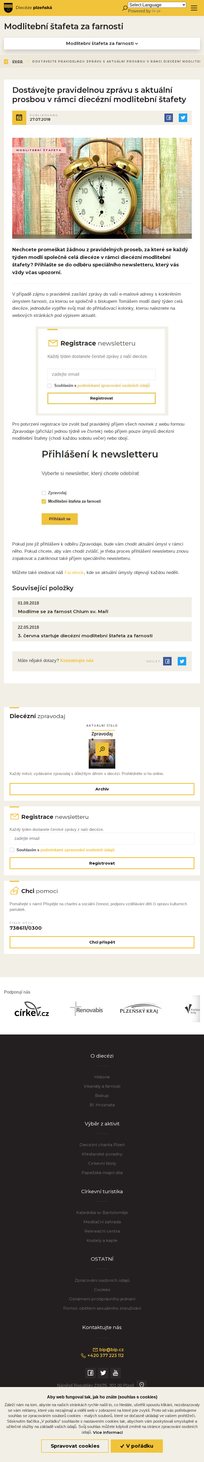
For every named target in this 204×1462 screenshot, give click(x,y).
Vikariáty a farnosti (102, 1086)
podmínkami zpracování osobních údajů (77, 850)
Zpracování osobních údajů (102, 1280)
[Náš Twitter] (103, 1373)
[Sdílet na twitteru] (183, 118)
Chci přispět (102, 942)
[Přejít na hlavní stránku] (28, 8)
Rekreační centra (102, 1231)
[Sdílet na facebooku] (168, 118)
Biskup (102, 1095)
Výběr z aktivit (102, 1124)
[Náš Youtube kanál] (115, 1373)
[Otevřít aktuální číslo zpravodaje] (102, 749)
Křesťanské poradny (102, 1154)
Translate (170, 11)
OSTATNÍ (102, 1259)
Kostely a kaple (102, 1240)
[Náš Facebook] (90, 1373)
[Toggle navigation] (194, 8)
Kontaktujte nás (76, 660)
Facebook (74, 572)
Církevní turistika (102, 1191)
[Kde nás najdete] (142, 1385)
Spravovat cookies (75, 1446)
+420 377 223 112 (105, 1355)
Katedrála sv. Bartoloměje (102, 1212)
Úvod (17, 61)
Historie (102, 1076)
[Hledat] (125, 8)
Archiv (102, 788)
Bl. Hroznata (102, 1104)
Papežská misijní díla (102, 1172)
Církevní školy (102, 1163)
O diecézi (102, 1056)
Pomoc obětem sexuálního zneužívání (102, 1308)
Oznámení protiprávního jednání (102, 1298)
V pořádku (139, 1446)
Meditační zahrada (102, 1221)
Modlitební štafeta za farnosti (100, 43)
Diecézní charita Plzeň (102, 1144)
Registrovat (102, 863)
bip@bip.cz (111, 1349)
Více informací (108, 1432)
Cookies (102, 1289)
